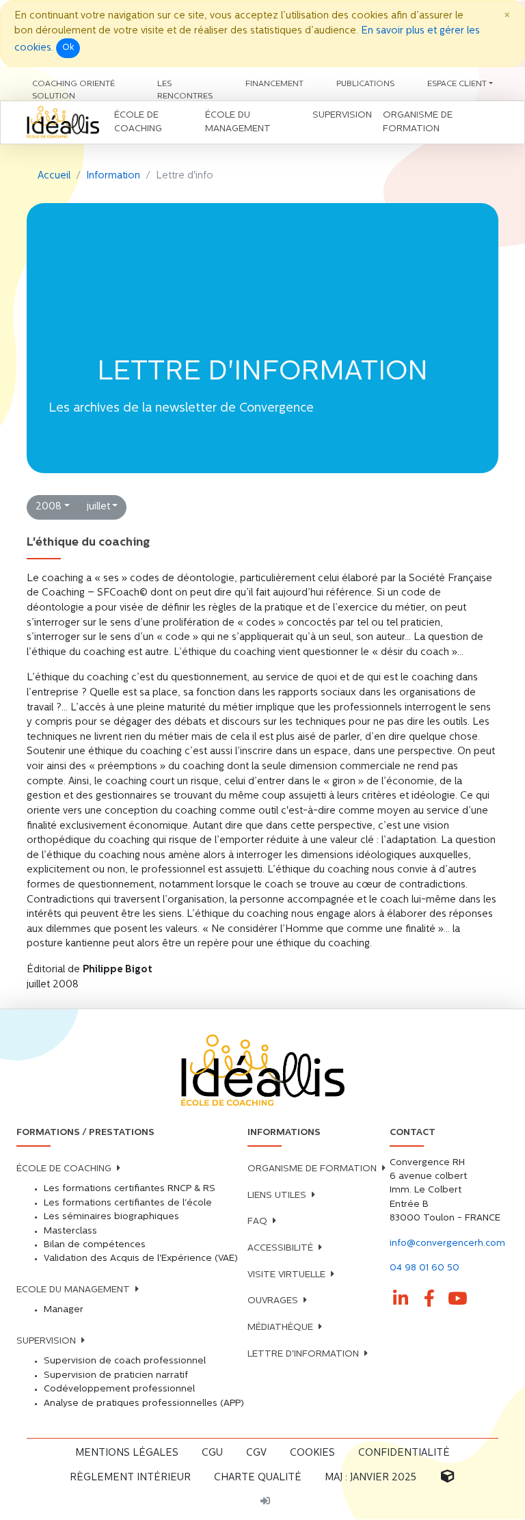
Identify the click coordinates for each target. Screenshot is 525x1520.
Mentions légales (126, 1453)
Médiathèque (280, 1327)
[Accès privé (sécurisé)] (265, 1502)
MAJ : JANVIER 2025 (370, 1478)
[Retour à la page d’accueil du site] (63, 122)
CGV (256, 1453)
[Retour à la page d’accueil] (262, 1071)
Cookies (312, 1453)
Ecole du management (73, 1289)
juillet (98, 507)
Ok (68, 48)
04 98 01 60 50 (424, 1268)
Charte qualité (257, 1478)
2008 (49, 507)
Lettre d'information (303, 1354)
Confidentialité (404, 1453)
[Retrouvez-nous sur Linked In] (401, 1299)
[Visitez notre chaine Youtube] (458, 1299)
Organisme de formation (312, 1168)
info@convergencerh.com (447, 1243)
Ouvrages (272, 1300)
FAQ (257, 1221)
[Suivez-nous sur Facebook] (429, 1299)
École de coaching (63, 1168)
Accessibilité (280, 1248)
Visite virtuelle (286, 1274)
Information (113, 176)
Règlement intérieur (130, 1478)
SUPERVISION (46, 1341)
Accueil (54, 176)
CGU (212, 1453)
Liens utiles (276, 1195)
